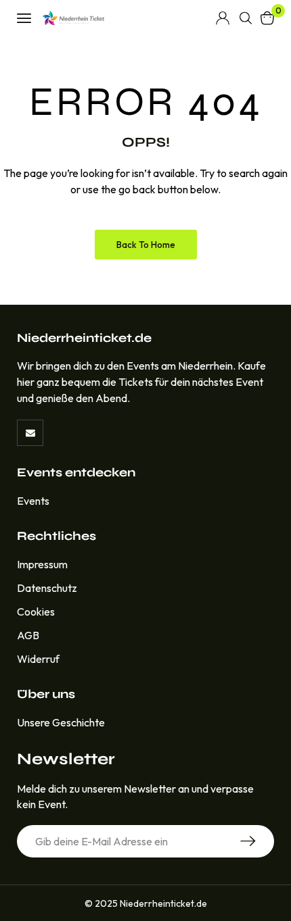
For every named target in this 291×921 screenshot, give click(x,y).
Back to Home (145, 244)
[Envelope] (30, 433)
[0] (267, 18)
